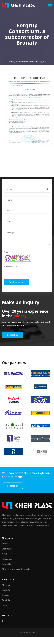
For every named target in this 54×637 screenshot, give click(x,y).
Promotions (7, 564)
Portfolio (6, 600)
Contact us (12, 334)
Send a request (16, 282)
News (4, 553)
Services (5, 595)
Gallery (5, 605)
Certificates (7, 548)
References (7, 559)
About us (6, 584)
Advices (5, 543)
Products (6, 589)
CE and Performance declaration (16, 569)
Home (11, 61)
